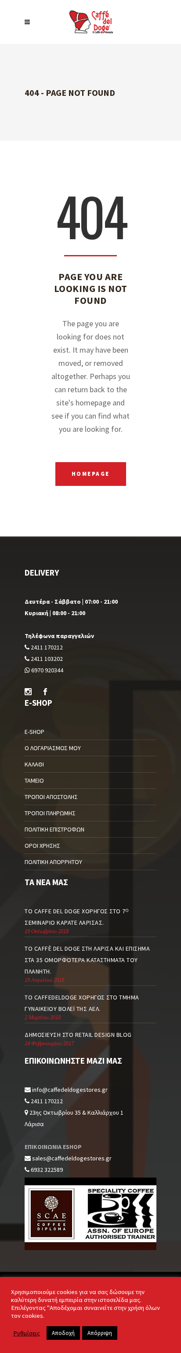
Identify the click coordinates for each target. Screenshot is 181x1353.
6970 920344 (46, 670)
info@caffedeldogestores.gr (70, 1090)
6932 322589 (46, 1170)
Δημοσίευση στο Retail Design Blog (78, 1035)
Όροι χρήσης (42, 846)
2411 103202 (46, 659)
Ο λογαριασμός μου (53, 748)
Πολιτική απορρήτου (53, 862)
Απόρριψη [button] (99, 1333)
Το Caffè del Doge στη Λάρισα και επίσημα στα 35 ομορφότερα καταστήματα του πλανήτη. (87, 960)
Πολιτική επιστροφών (54, 829)
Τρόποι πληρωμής (50, 813)
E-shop (34, 732)
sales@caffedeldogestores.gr (72, 1158)
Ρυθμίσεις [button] (26, 1333)
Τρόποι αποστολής (51, 797)
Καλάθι (34, 764)
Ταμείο (34, 780)
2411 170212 (46, 647)
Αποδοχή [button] (63, 1333)
